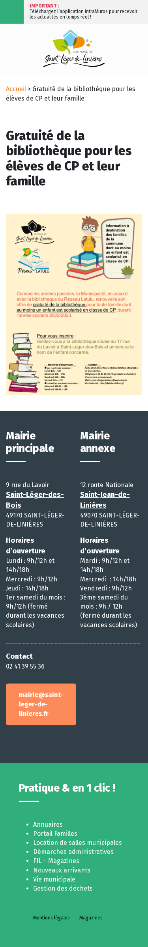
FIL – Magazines (56, 861)
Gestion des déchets (63, 888)
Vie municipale (54, 879)
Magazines (91, 918)
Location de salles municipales (77, 842)
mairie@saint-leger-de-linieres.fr (41, 704)
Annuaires (48, 824)
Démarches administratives (73, 851)
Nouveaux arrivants (61, 870)
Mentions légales (51, 918)
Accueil (16, 89)
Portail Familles (55, 833)
